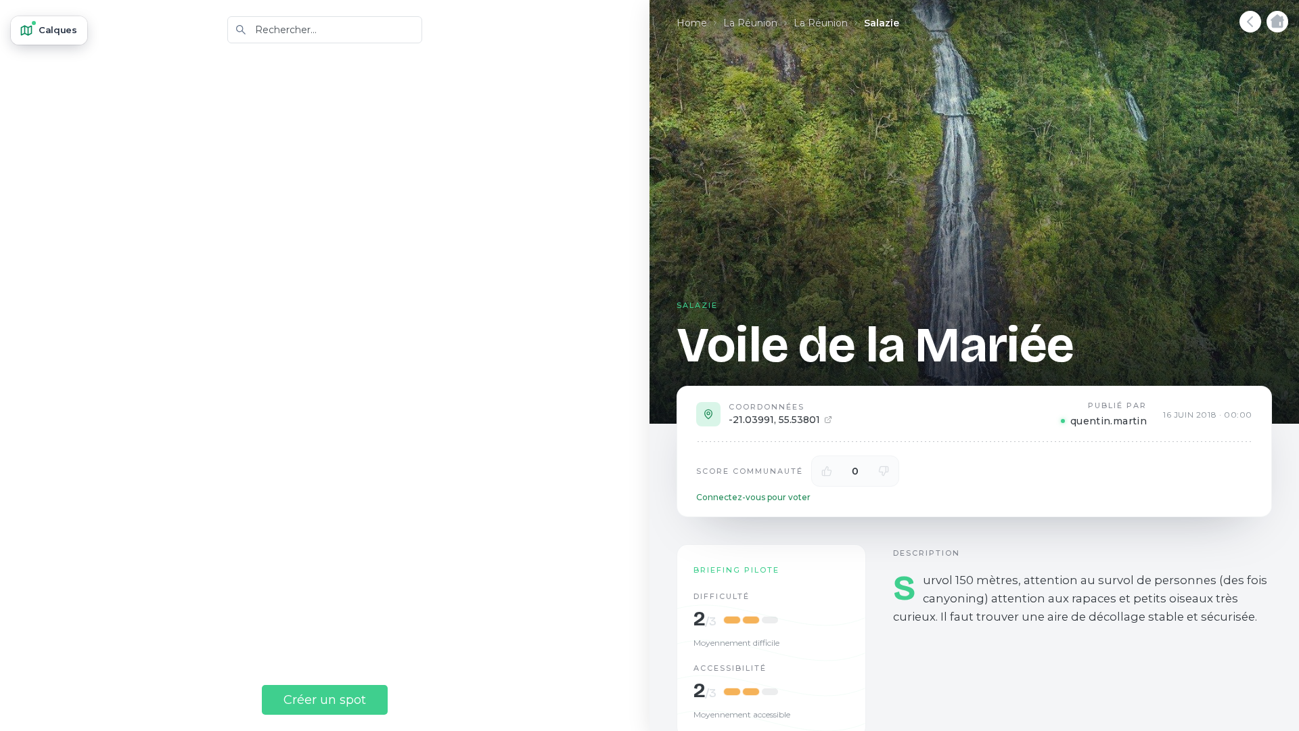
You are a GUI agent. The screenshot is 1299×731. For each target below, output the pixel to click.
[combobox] (324, 29)
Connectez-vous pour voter (753, 497)
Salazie (881, 23)
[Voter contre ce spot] (883, 471)
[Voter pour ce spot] (827, 471)
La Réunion (750, 23)
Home (692, 23)
